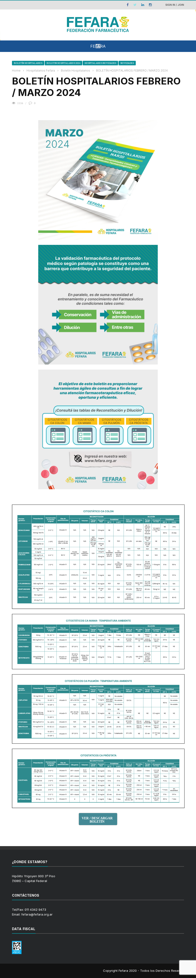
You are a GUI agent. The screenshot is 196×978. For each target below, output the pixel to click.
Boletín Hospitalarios (28, 63)
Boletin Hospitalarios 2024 (63, 63)
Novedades (127, 63)
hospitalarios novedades (100, 63)
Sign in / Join (174, 4)
